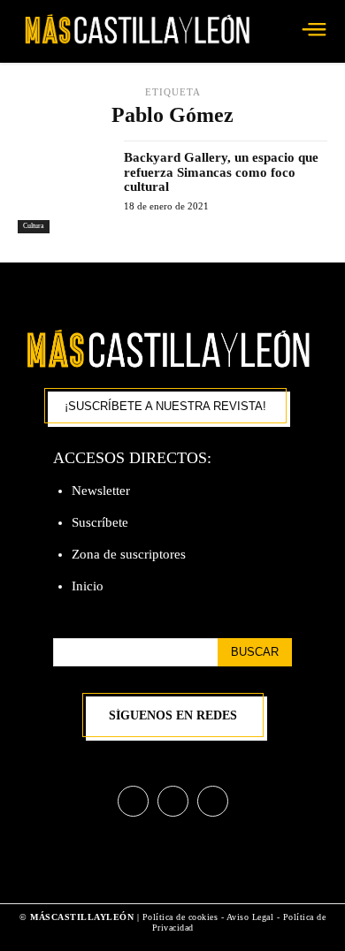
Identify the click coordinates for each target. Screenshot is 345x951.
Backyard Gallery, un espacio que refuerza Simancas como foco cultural (221, 172)
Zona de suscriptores (129, 554)
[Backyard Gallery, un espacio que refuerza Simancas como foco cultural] (64, 187)
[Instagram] (172, 801)
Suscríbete (100, 522)
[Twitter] (212, 801)
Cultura (33, 226)
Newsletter (101, 490)
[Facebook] (133, 801)
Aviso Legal (251, 917)
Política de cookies (180, 917)
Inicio (88, 586)
